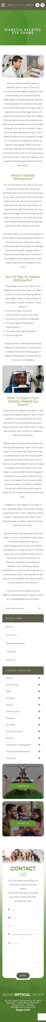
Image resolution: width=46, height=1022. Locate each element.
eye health (10, 725)
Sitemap (30, 1005)
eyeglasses (10, 718)
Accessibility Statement (28, 1002)
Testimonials (11, 651)
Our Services (11, 635)
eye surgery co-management (18, 745)
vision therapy (12, 685)
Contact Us (10, 660)
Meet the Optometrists (15, 643)
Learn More (23, 786)
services (9, 705)
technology (11, 758)
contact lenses (12, 711)
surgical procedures (14, 731)
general (9, 678)
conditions (10, 698)
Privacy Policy (18, 1005)
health (8, 691)
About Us (10, 626)
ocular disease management (18, 751)
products (10, 738)
